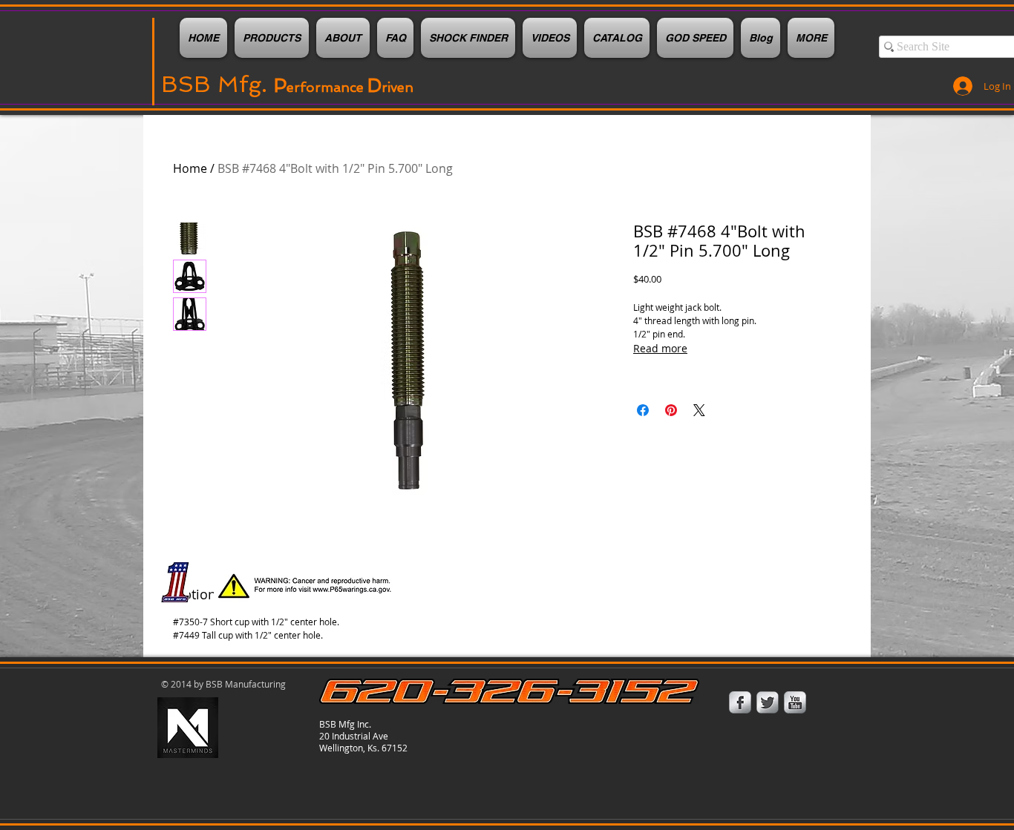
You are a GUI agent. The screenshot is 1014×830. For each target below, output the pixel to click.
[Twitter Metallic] (767, 702)
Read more (660, 348)
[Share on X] (699, 410)
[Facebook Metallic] (740, 702)
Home (190, 168)
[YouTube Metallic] (795, 702)
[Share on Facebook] (643, 410)
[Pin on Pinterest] (671, 410)
